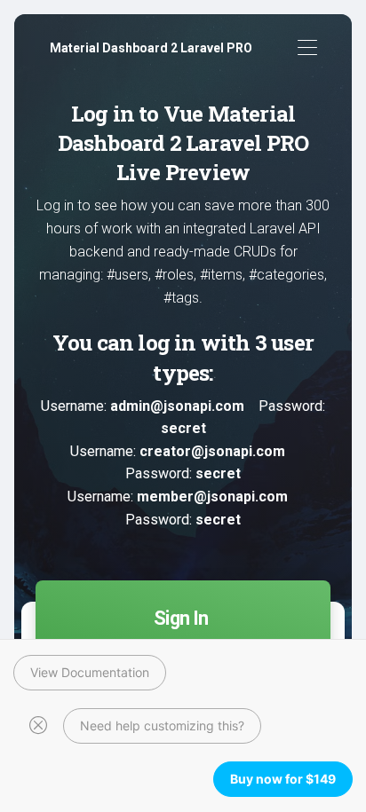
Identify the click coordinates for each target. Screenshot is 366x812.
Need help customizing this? (162, 725)
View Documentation (89, 672)
